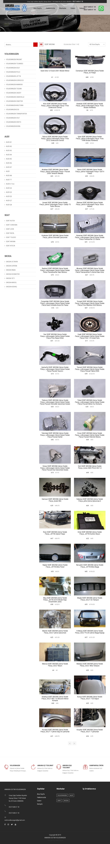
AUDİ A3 (9, 150)
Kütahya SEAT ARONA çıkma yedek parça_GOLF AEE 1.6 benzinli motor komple (55, 699)
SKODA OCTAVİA (12, 262)
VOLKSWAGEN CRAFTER (14, 101)
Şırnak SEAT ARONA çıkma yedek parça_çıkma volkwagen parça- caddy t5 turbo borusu (55, 204)
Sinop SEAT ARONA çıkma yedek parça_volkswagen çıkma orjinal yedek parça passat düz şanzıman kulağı (55, 468)
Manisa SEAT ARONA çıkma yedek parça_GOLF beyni (55, 665)
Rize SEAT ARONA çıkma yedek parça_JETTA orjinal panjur (55, 533)
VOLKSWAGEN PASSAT (14, 59)
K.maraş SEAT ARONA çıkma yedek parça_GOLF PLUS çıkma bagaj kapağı (89, 632)
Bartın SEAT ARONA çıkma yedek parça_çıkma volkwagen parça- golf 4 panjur (89, 171)
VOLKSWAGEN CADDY (13, 93)
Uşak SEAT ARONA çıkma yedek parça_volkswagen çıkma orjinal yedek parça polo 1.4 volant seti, (89, 336)
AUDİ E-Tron (10, 184)
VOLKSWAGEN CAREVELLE (15, 97)
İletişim (82, 8)
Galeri (73, 8)
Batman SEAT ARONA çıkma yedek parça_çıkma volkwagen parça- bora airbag (90, 204)
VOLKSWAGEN (62, 795)
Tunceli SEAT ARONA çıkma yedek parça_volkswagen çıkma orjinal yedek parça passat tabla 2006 (89, 369)
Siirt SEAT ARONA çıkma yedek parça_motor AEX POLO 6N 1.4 (90, 467)
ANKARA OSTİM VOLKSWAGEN (55, 838)
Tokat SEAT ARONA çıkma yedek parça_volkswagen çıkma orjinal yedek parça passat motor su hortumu (89, 402)
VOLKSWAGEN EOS (12, 109)
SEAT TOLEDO (11, 237)
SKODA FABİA (11, 270)
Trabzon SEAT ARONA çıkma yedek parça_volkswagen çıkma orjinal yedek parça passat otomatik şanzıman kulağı (55, 402)
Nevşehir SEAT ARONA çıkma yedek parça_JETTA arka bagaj (89, 566)
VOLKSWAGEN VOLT (13, 118)
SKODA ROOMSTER (13, 274)
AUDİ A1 (9, 142)
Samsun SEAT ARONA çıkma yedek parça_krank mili (55, 500)
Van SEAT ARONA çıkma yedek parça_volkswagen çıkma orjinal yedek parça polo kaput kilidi (55, 336)
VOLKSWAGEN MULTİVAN (14, 105)
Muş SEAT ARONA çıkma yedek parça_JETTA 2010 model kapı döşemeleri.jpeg (55, 600)
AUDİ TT (9, 180)
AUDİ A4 (9, 155)
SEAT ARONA (28, 23)
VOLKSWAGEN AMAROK (14, 84)
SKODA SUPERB (11, 266)
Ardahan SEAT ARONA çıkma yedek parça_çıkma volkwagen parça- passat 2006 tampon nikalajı (55, 171)
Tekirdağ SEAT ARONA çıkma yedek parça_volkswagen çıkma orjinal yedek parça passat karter (55, 435)
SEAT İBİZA (10, 233)
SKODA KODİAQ (11, 287)
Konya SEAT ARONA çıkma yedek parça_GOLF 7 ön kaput (89, 698)
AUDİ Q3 (9, 192)
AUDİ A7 (9, 167)
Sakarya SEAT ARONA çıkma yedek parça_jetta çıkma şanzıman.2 (89, 500)
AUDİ (8, 171)
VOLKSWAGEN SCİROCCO (15, 80)
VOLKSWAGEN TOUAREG (14, 64)
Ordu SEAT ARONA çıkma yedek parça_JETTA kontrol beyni (90, 533)
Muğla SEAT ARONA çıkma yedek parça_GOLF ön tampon (89, 599)
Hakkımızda (50, 8)
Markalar (62, 8)
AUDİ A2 (9, 146)
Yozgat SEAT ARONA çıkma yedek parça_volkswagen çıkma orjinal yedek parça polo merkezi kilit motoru (89, 303)
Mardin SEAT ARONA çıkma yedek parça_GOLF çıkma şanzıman (55, 632)
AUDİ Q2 (9, 188)
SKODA (66, 800)
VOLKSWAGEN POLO (13, 72)
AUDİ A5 (9, 159)
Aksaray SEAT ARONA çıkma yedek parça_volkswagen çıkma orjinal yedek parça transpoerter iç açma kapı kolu (89, 270)
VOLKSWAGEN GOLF (13, 68)
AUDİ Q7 (9, 200)
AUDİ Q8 (9, 205)
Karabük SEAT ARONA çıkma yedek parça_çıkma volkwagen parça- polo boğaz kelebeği (90, 105)
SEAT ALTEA (10, 221)
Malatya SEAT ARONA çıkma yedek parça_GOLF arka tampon (89, 665)
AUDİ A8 (9, 175)
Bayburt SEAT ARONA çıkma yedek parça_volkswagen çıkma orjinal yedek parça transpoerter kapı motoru (55, 270)
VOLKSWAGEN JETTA (13, 76)
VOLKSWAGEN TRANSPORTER (16, 114)
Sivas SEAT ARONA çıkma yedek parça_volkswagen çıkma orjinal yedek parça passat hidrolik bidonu (89, 435)
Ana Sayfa (38, 8)
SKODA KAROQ (11, 282)
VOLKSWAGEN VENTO (13, 122)
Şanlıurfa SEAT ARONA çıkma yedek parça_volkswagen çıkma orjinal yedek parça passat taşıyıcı (55, 369)
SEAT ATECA (10, 246)
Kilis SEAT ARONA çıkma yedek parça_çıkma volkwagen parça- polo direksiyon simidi (55, 105)
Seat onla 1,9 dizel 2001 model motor (55, 71)
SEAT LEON (10, 229)
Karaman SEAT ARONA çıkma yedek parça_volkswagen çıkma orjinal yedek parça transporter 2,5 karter (89, 237)
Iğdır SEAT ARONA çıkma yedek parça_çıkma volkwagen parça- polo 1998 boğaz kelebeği (90, 138)
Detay (55, 59)
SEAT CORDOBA (11, 225)
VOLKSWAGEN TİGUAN (14, 89)
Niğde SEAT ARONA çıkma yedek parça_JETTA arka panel (55, 566)
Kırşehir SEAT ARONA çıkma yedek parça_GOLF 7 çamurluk (90, 731)
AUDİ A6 (9, 163)
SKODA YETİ (10, 278)
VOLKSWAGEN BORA (13, 126)
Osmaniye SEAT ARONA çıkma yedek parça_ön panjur (90, 72)
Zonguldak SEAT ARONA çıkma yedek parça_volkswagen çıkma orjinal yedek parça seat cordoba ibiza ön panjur (55, 303)
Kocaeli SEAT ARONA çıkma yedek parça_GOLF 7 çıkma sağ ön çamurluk (55, 731)
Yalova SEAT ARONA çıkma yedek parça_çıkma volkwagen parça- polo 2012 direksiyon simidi (55, 138)
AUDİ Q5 (9, 196)
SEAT (59, 800)
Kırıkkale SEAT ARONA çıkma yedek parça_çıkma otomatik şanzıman (55, 236)
